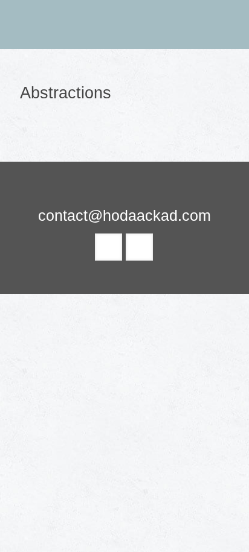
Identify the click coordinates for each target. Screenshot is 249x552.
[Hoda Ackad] (124, 24)
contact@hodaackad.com (124, 215)
